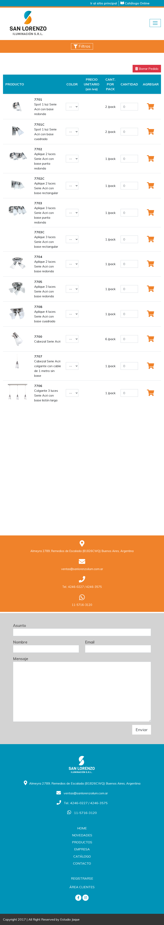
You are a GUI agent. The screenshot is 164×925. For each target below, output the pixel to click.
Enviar (142, 729)
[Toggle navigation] (155, 23)
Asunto (19, 625)
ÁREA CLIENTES (82, 887)
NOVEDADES (82, 835)
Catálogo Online (136, 3)
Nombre (20, 642)
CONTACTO (82, 863)
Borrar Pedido (148, 69)
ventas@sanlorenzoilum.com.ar (82, 569)
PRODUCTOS (82, 842)
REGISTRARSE (82, 878)
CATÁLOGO (82, 856)
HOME (82, 828)
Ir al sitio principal (103, 3)
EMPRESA (82, 849)
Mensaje (20, 658)
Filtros (84, 46)
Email (89, 642)
